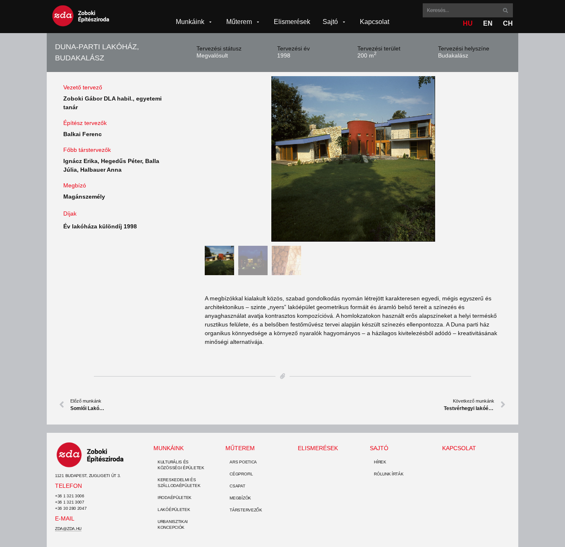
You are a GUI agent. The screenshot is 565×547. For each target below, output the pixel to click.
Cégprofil (241, 474)
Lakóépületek (174, 509)
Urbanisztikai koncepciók (173, 524)
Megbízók (240, 498)
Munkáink (168, 448)
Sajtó (379, 448)
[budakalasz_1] (353, 159)
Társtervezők (246, 510)
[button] (195, 22)
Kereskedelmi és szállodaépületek (179, 482)
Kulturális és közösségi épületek (181, 465)
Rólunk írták (388, 474)
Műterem (240, 448)
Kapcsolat (459, 448)
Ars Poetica (243, 462)
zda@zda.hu (68, 528)
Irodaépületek (175, 497)
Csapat (237, 486)
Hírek (380, 462)
